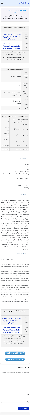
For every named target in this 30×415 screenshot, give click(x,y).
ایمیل (28, 401)
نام (28, 394)
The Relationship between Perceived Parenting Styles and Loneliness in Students (11, 46)
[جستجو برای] (28, 4)
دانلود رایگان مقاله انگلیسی (14, 353)
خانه (24, 10)
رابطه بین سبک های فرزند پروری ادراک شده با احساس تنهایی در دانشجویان (11, 37)
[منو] (2, 4)
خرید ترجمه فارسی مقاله (14, 359)
